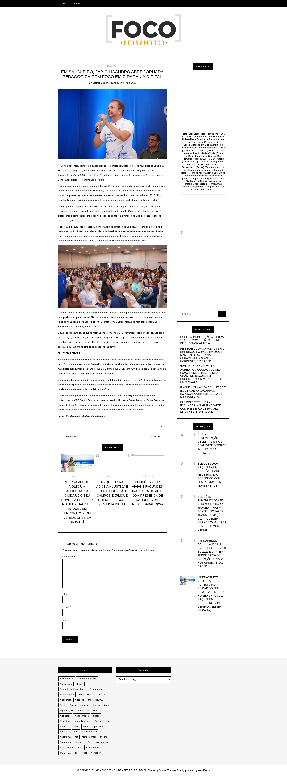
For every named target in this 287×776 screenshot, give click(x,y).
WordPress (204, 770)
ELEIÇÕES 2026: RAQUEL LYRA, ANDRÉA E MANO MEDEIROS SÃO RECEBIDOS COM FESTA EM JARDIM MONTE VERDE (209, 474)
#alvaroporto (66, 678)
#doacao (79, 699)
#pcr (76, 731)
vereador (96, 752)
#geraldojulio (67, 710)
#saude (79, 742)
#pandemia (99, 726)
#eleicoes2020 (95, 699)
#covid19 (100, 694)
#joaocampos (82, 715)
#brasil (79, 684)
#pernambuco (89, 731)
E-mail (66, 607)
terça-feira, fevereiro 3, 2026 (122, 83)
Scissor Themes (167, 770)
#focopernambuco (79, 705)
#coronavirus (85, 694)
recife (84, 752)
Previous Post (71, 436)
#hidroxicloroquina (87, 710)
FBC (79, 747)
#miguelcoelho (102, 721)
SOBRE (77, 3)
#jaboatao (65, 715)
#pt (76, 736)
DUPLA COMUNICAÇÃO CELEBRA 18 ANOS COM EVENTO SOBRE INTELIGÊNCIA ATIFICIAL (202, 340)
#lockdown (65, 721)
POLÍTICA (112, 66)
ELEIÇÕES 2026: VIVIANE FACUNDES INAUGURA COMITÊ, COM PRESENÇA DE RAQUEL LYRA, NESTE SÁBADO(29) (201, 407)
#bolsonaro (66, 684)
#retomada (66, 742)
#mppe (63, 726)
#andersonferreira (86, 678)
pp (76, 752)
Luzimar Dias (98, 83)
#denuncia (65, 699)
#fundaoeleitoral (101, 705)
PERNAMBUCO (94, 747)
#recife (103, 736)
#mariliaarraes (82, 721)
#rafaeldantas (89, 736)
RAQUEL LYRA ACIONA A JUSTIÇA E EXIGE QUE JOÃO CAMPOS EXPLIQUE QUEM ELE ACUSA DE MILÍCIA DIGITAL (203, 392)
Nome (66, 594)
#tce (89, 742)
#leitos (96, 715)
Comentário (69, 556)
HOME (64, 3)
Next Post (156, 436)
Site (64, 620)
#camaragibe (96, 689)
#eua (62, 705)
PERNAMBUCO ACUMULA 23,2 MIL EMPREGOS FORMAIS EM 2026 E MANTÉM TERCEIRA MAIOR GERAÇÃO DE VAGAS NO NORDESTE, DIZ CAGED (202, 355)
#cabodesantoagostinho (72, 689)
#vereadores (66, 747)
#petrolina (65, 736)
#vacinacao (102, 742)
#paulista (65, 731)
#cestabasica (67, 694)
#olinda (75, 726)
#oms (86, 726)
